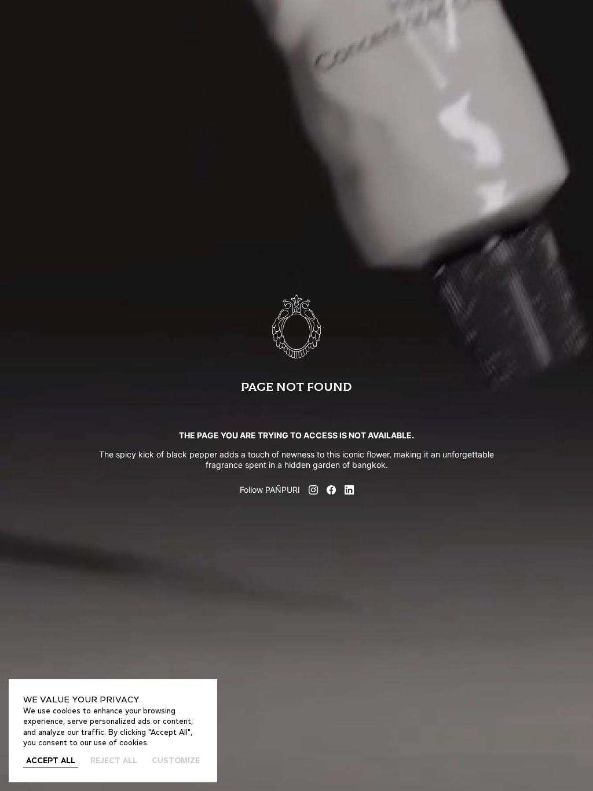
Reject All (113, 761)
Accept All (50, 761)
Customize (176, 761)
